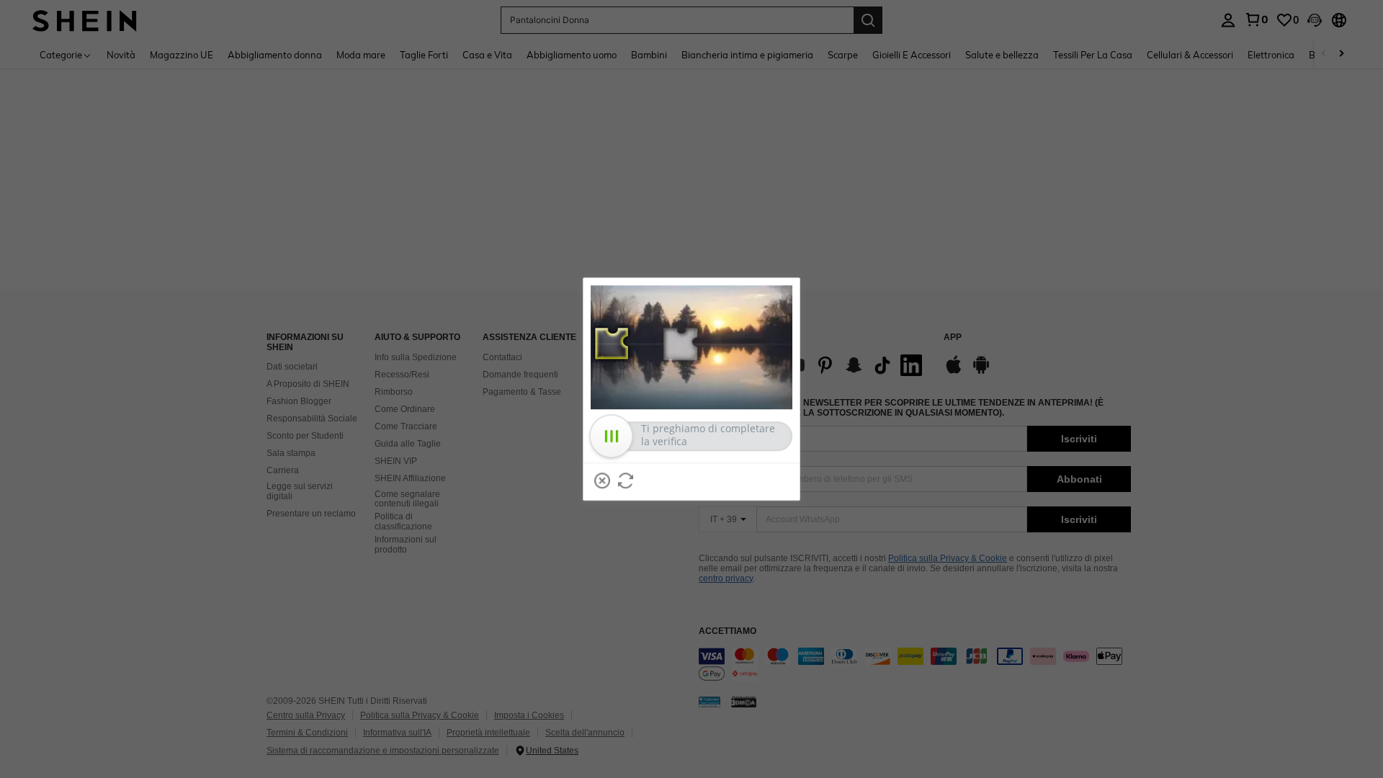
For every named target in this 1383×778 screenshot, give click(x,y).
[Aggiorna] (626, 480)
